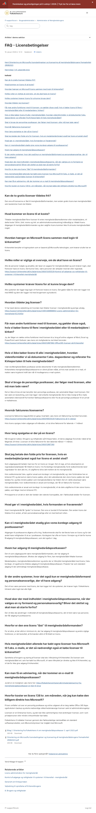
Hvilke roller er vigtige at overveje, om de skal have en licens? (30, 94)
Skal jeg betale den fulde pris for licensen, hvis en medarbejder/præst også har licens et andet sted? (46, 136)
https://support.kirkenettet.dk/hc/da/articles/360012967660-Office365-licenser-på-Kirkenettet (44, 343)
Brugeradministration (26, 20)
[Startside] (15, 13)
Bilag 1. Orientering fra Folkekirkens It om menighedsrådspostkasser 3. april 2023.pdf (42, 730)
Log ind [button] (88, 808)
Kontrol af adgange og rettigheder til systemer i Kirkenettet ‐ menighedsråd (36, 777)
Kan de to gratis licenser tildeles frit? (20, 80)
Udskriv (39, 52)
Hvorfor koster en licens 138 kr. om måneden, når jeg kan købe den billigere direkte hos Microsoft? (46, 186)
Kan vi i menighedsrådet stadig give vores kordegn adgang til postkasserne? (36, 145)
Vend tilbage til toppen (14, 762)
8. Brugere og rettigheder (15, 790)
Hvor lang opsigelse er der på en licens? (21, 131)
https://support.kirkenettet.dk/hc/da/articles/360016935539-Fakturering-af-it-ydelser (40, 419)
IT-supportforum (11, 20)
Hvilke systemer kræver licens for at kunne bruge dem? (28, 98)
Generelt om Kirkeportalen (16, 782)
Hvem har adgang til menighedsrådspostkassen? (25, 150)
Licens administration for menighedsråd (21, 773)
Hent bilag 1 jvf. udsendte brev (17, 70)
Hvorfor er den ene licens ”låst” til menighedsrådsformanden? (30, 169)
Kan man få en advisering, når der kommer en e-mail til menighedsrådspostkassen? (39, 181)
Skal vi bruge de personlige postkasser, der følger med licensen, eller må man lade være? (42, 122)
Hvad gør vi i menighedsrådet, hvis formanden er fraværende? (30, 141)
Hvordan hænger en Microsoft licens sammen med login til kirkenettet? (34, 89)
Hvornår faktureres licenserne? (18, 127)
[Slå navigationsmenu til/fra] (87, 13)
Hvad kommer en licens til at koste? (19, 84)
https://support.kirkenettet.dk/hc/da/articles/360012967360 (29, 444)
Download (18, 733)
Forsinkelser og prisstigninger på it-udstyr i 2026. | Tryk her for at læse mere (46, 4)
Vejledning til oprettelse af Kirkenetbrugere (23, 786)
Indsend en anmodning (58, 754)
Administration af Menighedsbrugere (50, 20)
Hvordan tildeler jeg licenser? (17, 103)
